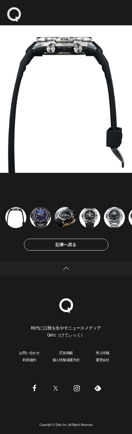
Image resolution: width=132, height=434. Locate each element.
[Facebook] (34, 388)
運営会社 (102, 360)
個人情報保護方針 (66, 360)
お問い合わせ (29, 353)
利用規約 (29, 360)
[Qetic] (14, 14)
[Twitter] (55, 388)
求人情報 (102, 353)
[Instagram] (76, 388)
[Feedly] (97, 388)
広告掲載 (66, 353)
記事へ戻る (66, 244)
